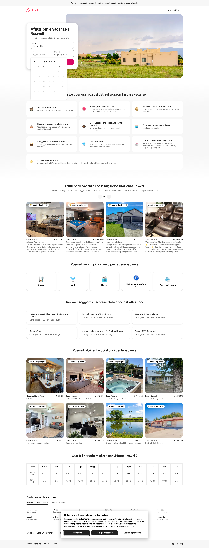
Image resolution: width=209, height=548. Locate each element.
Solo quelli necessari (104, 533)
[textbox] (41, 54)
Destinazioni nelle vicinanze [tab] (37, 502)
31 (34, 96)
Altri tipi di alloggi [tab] (59, 502)
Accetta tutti (76, 533)
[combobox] (52, 46)
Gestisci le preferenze (132, 533)
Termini (54, 544)
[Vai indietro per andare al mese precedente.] (35, 61)
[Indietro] (100, 197)
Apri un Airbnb (174, 10)
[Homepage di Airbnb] (32, 10)
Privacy (46, 544)
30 (63, 91)
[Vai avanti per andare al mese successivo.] (63, 61)
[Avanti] (109, 197)
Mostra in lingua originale (128, 3)
